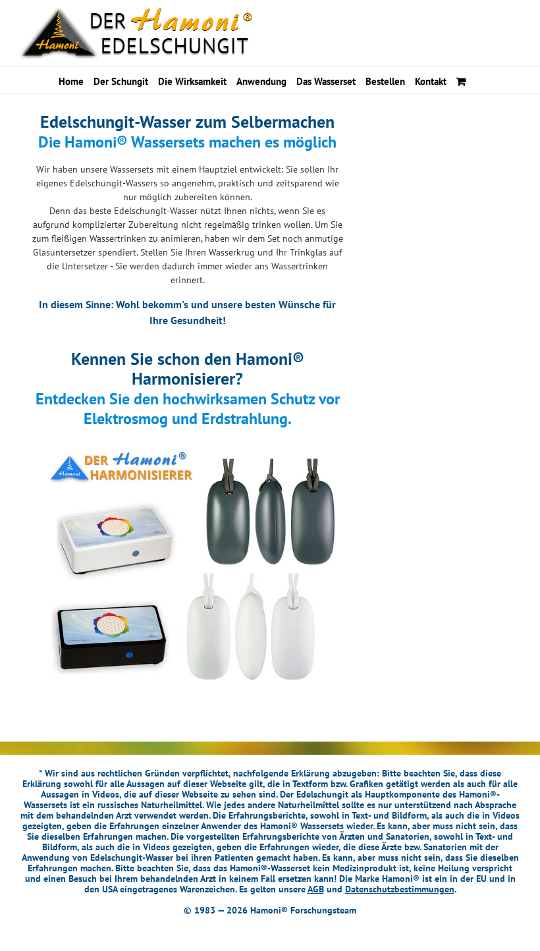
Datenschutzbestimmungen (399, 889)
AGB (316, 889)
